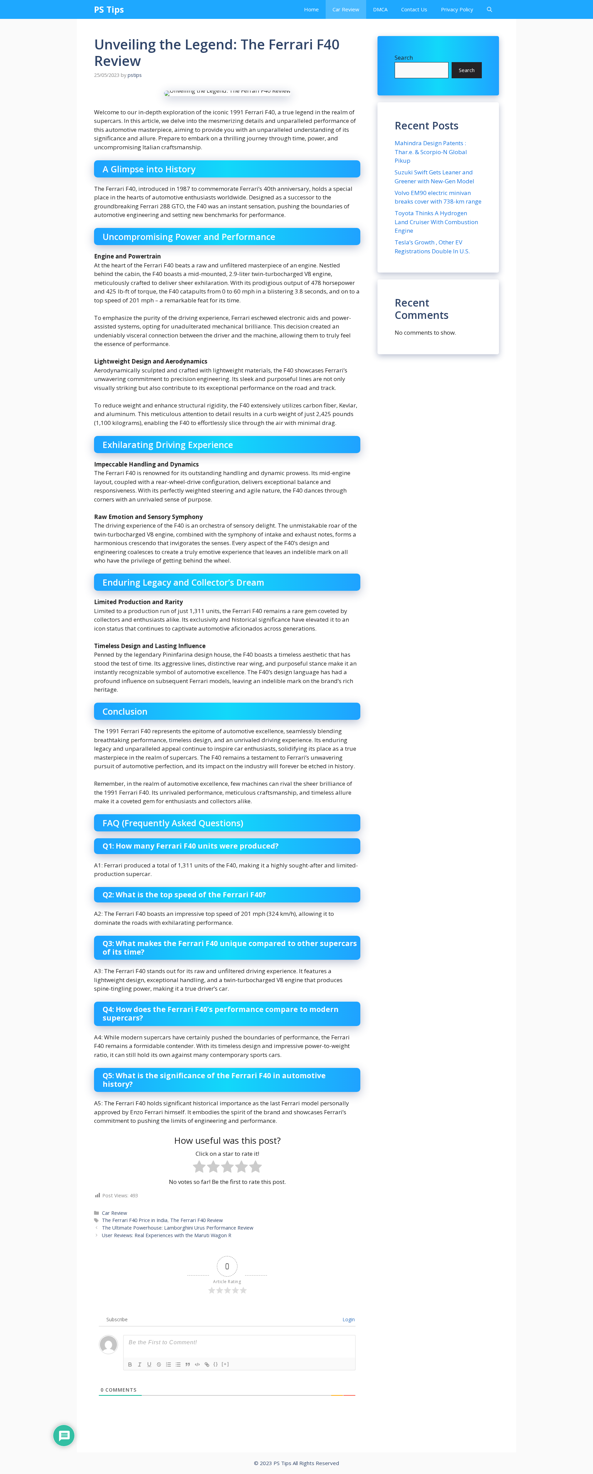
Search (404, 57)
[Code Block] (197, 1364)
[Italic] (139, 1364)
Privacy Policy (457, 9)
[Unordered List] (178, 1364)
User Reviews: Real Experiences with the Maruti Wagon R (166, 1235)
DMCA (380, 9)
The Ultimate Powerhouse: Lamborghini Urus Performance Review (177, 1227)
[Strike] (159, 1364)
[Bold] (130, 1364)
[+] (225, 1364)
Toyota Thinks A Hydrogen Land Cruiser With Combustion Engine (436, 221)
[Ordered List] (168, 1364)
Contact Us (414, 9)
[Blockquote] (188, 1364)
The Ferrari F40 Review (196, 1220)
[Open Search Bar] (489, 9)
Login (348, 1319)
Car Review (346, 9)
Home (311, 9)
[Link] (207, 1364)
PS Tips (109, 9)
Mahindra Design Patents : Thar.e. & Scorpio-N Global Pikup (431, 151)
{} (215, 1364)
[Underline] (149, 1364)
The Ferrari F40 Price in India (134, 1220)
